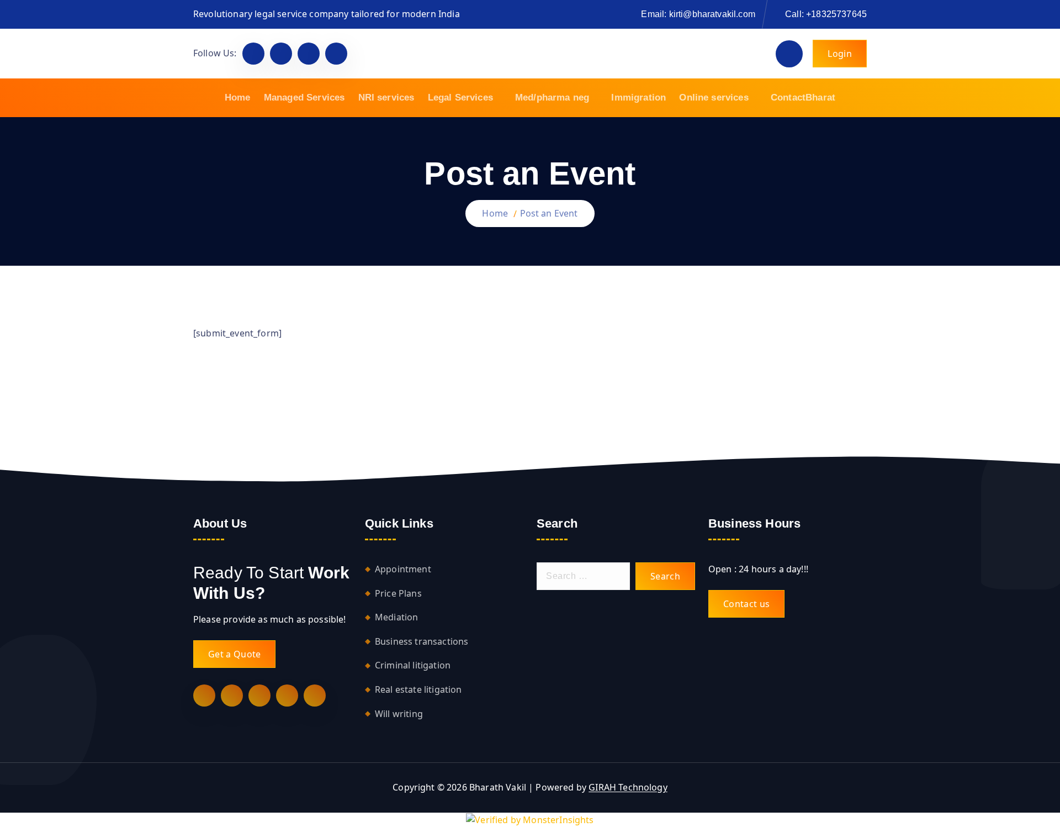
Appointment (403, 569)
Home (238, 97)
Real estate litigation (418, 689)
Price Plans (398, 593)
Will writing (399, 714)
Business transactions (421, 641)
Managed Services (304, 97)
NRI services (386, 97)
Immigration (638, 97)
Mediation (396, 617)
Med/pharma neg (552, 97)
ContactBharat (803, 97)
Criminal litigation (413, 665)
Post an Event (549, 213)
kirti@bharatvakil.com (712, 14)
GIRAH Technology (628, 787)
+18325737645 (836, 14)
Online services (713, 97)
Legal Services (460, 97)
